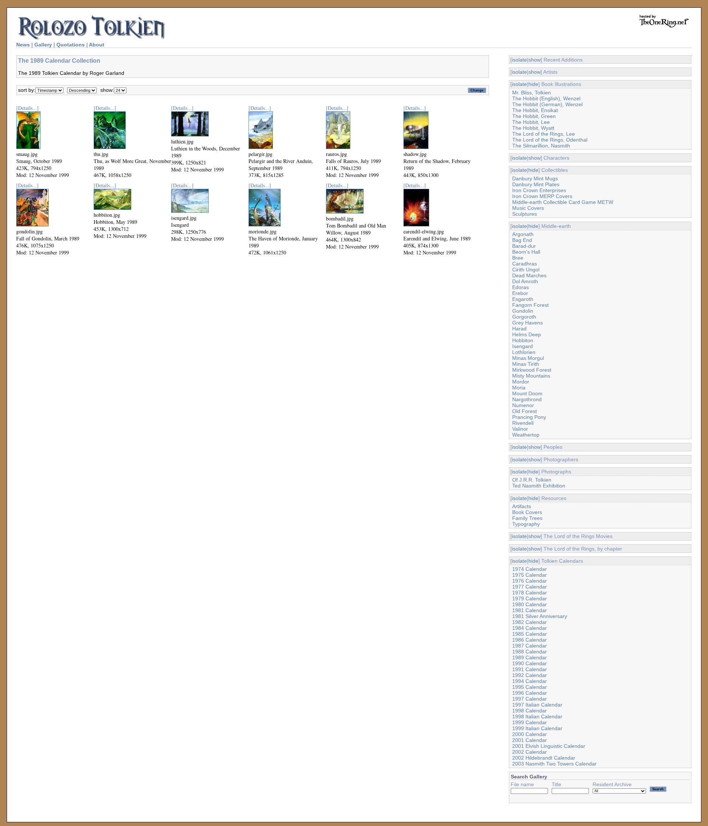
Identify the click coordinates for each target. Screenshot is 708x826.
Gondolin (522, 311)
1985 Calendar (529, 634)
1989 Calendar (529, 657)
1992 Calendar (529, 675)
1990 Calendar (529, 663)
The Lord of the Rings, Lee (543, 134)
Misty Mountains (531, 376)
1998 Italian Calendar (537, 716)
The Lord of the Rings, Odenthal (549, 140)
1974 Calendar (529, 569)
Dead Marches (529, 275)
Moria (518, 388)
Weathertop (525, 435)
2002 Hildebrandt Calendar (543, 758)
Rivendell (523, 423)
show (534, 60)
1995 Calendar (529, 687)
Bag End (522, 240)
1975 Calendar (529, 575)
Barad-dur (524, 246)
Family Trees (527, 518)
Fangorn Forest (530, 305)
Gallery (43, 45)
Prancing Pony (529, 417)
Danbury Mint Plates (535, 184)
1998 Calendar (529, 711)
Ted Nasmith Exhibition (538, 486)
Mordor (520, 382)
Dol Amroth (525, 281)
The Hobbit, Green (534, 116)
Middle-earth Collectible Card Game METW (562, 202)
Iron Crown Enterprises (539, 190)
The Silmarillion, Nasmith (541, 146)
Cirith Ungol (525, 270)
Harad (519, 329)
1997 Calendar (529, 699)
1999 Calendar (529, 722)
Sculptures (524, 214)
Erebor (520, 293)
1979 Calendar (529, 598)
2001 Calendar (529, 740)
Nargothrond (527, 399)
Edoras (520, 287)
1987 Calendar (529, 646)
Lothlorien (523, 352)
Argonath (523, 234)
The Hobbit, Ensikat (535, 110)
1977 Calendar (529, 587)
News (23, 45)
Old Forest (524, 411)
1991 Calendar (529, 669)
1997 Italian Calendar (537, 705)
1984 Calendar (529, 628)
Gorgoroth (524, 317)
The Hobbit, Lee (531, 122)
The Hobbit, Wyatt (533, 128)
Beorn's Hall (526, 252)
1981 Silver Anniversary (539, 616)
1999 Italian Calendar (537, 728)
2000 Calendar (529, 734)
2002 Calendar (529, 752)
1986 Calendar (529, 640)
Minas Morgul (528, 358)
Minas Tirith (525, 364)
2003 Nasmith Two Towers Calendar (554, 764)
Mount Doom (527, 393)
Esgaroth (522, 299)
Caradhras (524, 264)
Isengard (522, 346)
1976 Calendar (529, 581)
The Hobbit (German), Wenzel (547, 104)
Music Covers (528, 208)
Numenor (523, 405)
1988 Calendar (529, 652)
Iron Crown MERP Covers (542, 196)
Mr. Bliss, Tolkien (531, 93)
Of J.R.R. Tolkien (531, 480)
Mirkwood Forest (531, 370)
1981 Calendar (529, 610)
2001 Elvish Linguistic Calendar (548, 746)
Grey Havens (527, 323)
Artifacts (521, 506)
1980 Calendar (529, 604)
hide (533, 84)
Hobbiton (522, 340)
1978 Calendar (529, 593)
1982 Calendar (529, 622)
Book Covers (527, 512)
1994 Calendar (529, 681)
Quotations (70, 45)
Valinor (520, 429)
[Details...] (27, 107)
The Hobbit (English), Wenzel (546, 98)
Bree (517, 258)
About (96, 45)
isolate (519, 60)
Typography (526, 524)
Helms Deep (526, 334)
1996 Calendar (529, 693)
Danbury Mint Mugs (535, 178)
